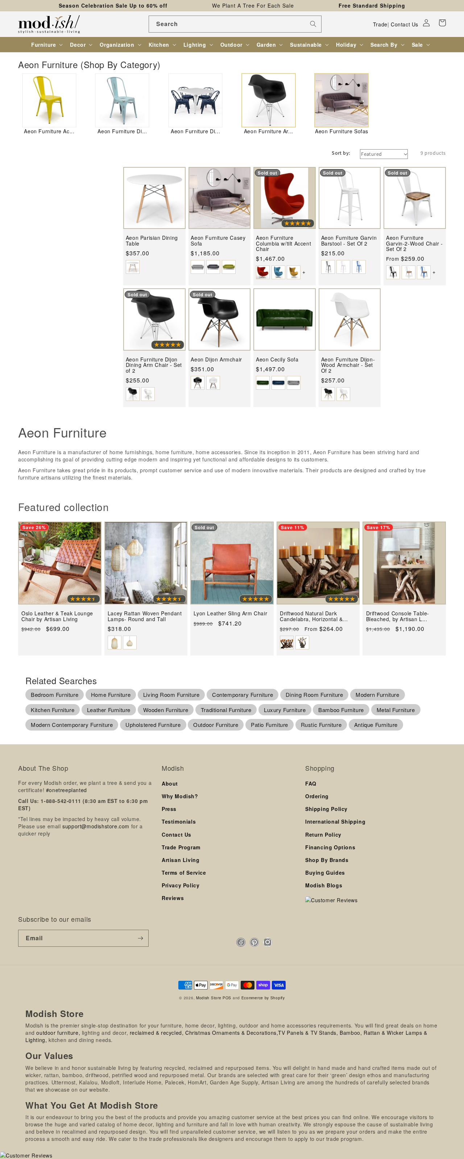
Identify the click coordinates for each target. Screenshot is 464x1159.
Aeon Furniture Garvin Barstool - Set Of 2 (349, 240)
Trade (380, 24)
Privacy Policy (180, 885)
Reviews (173, 897)
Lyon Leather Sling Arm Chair (230, 613)
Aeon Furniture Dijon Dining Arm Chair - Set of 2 (154, 365)
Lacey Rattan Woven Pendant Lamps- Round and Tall (145, 616)
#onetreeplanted (66, 790)
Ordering (317, 796)
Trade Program (181, 847)
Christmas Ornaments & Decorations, (231, 1032)
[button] (442, 23)
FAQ (310, 783)
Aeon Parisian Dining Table (152, 240)
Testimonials (179, 821)
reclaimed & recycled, (157, 1032)
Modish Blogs (323, 885)
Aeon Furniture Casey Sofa (218, 240)
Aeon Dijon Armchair (216, 359)
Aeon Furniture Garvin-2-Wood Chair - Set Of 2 (414, 243)
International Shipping (335, 821)
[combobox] (235, 24)
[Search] (313, 24)
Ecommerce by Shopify (263, 997)
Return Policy (323, 834)
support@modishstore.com (95, 826)
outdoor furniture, (58, 1032)
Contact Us (404, 24)
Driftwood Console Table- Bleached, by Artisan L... (397, 616)
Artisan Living (180, 859)
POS (227, 997)
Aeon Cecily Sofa (277, 359)
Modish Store (208, 997)
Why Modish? (180, 796)
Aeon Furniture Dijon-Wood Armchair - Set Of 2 (348, 365)
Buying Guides (325, 872)
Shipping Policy (326, 808)
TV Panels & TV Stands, (308, 1032)
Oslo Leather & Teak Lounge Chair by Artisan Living (57, 616)
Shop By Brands (326, 859)
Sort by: (341, 153)
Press (169, 808)
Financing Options (330, 847)
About (170, 783)
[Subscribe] (140, 938)
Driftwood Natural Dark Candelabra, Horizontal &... (314, 616)
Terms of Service (184, 872)
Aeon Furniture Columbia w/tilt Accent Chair (283, 243)
